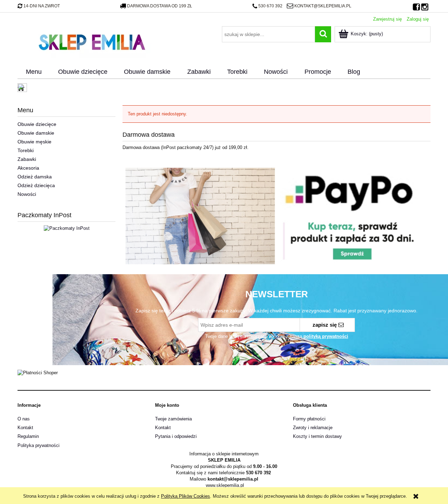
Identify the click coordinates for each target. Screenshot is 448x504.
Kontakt (25, 427)
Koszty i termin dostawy (317, 436)
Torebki (26, 150)
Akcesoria (28, 168)
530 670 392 (270, 5)
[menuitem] (34, 72)
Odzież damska (35, 176)
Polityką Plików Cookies (185, 496)
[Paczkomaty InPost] (67, 227)
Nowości (27, 194)
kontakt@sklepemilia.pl (322, 5)
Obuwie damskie (36, 133)
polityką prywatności (325, 336)
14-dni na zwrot (41, 5)
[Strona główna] (92, 41)
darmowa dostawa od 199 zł (159, 5)
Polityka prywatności (38, 445)
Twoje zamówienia (173, 418)
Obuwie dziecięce (37, 124)
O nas (24, 418)
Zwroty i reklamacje (312, 427)
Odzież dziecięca (36, 185)
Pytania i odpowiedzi (176, 436)
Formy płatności (309, 418)
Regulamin (28, 436)
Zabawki (27, 159)
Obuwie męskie (34, 141)
